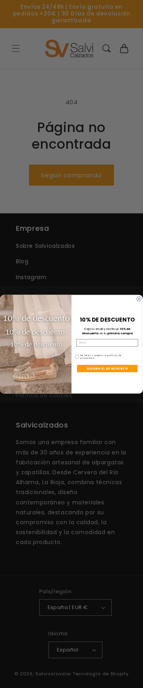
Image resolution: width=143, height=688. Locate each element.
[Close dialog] (139, 299)
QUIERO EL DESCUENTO (107, 368)
